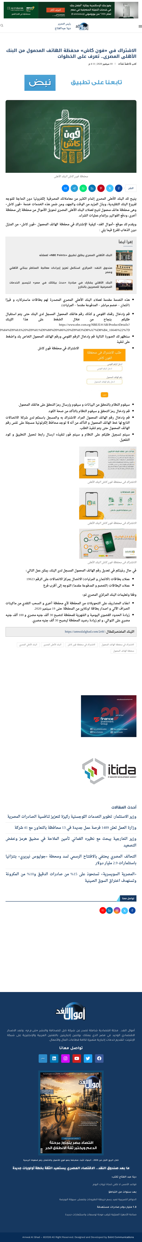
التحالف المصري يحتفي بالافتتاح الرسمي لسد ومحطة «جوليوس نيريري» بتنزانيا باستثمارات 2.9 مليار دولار (71, 860)
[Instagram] (65, 1058)
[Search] (2, 26)
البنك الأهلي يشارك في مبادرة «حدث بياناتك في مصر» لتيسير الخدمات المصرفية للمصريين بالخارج (60, 284)
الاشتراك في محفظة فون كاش (81, 645)
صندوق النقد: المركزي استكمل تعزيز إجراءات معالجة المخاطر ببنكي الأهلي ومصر (60, 270)
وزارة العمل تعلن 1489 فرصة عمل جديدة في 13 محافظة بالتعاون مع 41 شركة (75, 827)
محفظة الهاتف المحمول (123, 651)
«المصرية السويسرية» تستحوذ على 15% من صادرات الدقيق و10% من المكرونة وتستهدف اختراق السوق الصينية (71, 877)
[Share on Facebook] (118, 188)
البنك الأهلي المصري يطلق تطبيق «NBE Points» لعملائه (75, 255)
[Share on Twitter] (110, 188)
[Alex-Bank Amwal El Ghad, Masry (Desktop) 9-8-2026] (71, 5)
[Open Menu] (140, 26)
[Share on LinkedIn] (92, 188)
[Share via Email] (65, 188)
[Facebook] (99, 1058)
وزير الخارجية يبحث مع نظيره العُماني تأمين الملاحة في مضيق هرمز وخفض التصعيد (71, 842)
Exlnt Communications (120, 1237)
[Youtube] (76, 1058)
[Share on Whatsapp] (83, 188)
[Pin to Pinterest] (101, 188)
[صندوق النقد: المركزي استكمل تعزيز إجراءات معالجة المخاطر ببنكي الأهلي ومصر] (124, 270)
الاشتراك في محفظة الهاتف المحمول (118, 645)
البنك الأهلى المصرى (52, 645)
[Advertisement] (71, 957)
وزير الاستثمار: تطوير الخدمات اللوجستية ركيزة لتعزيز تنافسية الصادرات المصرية (71, 816)
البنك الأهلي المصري (28, 645)
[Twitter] (88, 1058)
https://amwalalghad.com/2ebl (84, 632)
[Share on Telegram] (74, 188)
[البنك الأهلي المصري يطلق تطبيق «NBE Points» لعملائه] (124, 255)
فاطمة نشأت (124, 64)
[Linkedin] (54, 1058)
